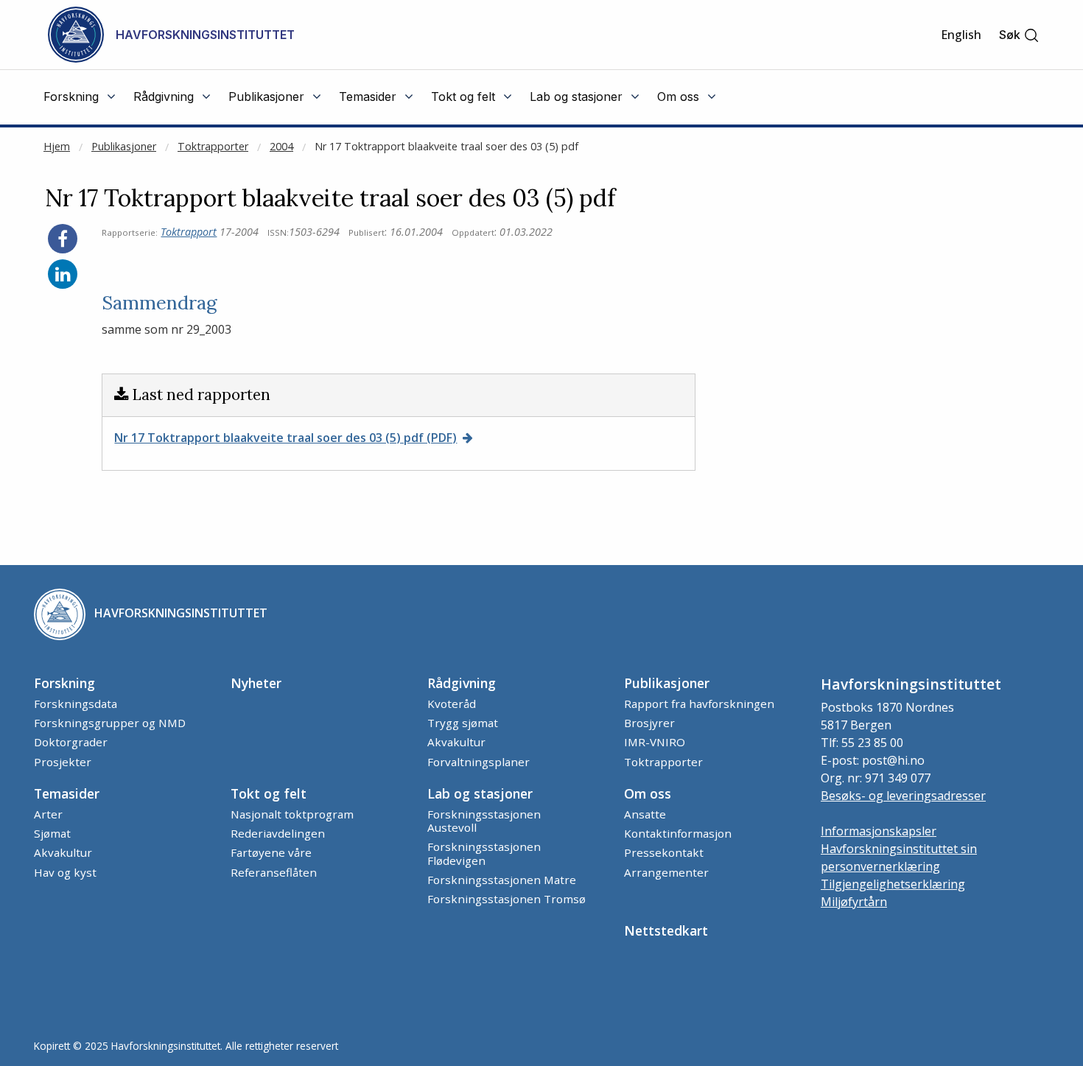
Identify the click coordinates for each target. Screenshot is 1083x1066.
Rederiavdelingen (278, 833)
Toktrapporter (213, 146)
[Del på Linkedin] (62, 274)
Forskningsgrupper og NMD (110, 722)
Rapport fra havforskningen (699, 703)
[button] (1019, 35)
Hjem (56, 146)
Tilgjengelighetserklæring (893, 884)
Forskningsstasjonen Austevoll (484, 821)
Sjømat (52, 833)
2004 (281, 146)
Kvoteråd (451, 703)
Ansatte (645, 814)
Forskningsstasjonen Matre (501, 879)
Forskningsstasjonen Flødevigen (484, 853)
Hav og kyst (65, 872)
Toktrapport (189, 232)
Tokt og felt (268, 793)
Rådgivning (461, 683)
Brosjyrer (649, 722)
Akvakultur (456, 741)
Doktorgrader (71, 741)
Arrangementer (666, 872)
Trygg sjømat (462, 722)
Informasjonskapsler (878, 831)
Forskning (64, 683)
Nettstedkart (666, 930)
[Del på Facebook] (62, 238)
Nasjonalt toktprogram (292, 814)
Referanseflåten (274, 872)
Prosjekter (62, 761)
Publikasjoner (123, 146)
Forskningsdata (75, 703)
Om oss (647, 793)
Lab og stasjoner (480, 793)
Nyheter (256, 683)
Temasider (66, 793)
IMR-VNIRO (654, 741)
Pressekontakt (664, 852)
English (961, 35)
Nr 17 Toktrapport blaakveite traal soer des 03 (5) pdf (446, 146)
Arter (48, 814)
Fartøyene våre (271, 852)
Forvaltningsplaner (478, 761)
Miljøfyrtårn (854, 902)
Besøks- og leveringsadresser (903, 796)
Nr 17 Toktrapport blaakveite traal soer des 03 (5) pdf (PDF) (285, 437)
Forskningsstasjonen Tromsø (506, 898)
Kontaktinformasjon (678, 833)
